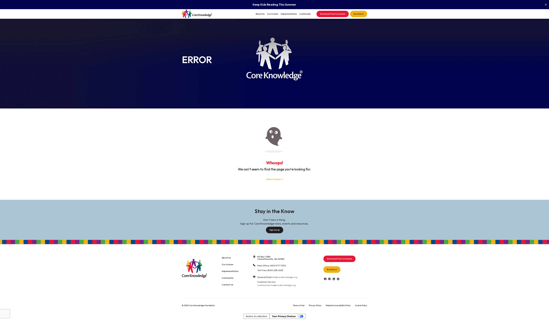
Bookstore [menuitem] (359, 14)
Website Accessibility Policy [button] (338, 305)
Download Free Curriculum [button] (339, 258)
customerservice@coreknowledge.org (276, 285)
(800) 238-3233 (275, 270)
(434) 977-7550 (278, 265)
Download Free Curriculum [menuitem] (332, 14)
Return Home (273, 179)
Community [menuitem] (305, 13)
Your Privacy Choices (284, 316)
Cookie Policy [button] (361, 305)
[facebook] (325, 279)
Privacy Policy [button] (315, 305)
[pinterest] (338, 279)
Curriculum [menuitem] (272, 13)
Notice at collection (256, 316)
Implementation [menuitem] (289, 13)
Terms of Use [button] (299, 305)
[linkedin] (334, 279)
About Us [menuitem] (260, 13)
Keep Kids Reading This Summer (274, 4)
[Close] (546, 4)
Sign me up (274, 230)
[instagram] (329, 279)
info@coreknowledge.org (284, 277)
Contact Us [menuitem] (227, 284)
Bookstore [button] (332, 269)
